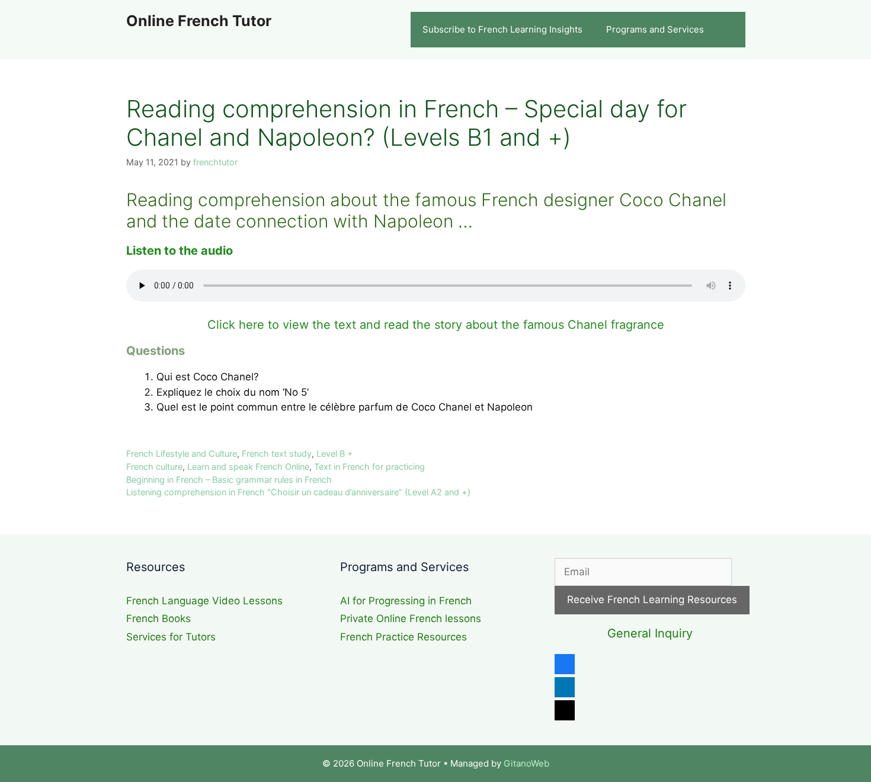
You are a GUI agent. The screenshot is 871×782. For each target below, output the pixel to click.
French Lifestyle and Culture (181, 453)
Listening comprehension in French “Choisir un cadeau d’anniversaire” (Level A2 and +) (298, 492)
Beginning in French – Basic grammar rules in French (229, 480)
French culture (154, 466)
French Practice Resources (403, 637)
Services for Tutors (171, 637)
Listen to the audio (179, 250)
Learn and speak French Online (248, 466)
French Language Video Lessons (204, 601)
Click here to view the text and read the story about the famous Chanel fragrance (435, 325)
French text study (277, 453)
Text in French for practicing (369, 466)
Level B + (334, 453)
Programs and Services (655, 29)
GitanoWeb (526, 763)
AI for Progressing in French (406, 601)
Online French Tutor (198, 21)
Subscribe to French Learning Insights (502, 29)
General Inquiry (650, 633)
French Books (158, 618)
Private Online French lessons (410, 618)
